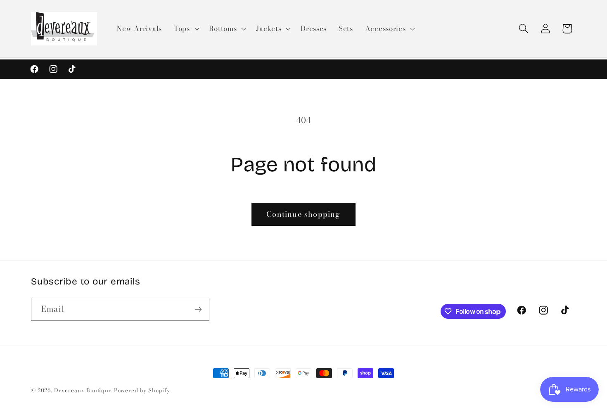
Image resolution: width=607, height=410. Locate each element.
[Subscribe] (198, 309)
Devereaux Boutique (83, 390)
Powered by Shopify (142, 390)
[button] (185, 29)
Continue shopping (303, 214)
